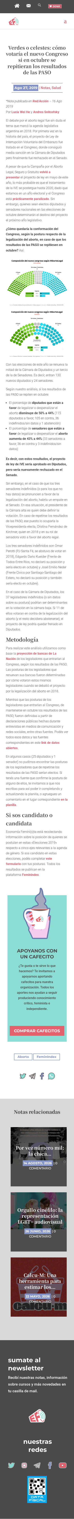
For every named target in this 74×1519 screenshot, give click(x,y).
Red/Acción (41, 101)
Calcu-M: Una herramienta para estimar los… (40, 1280)
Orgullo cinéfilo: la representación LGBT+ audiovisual (40, 1215)
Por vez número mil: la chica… (40, 1150)
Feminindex (30, 875)
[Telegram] (32, 1077)
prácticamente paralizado (31, 199)
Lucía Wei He (20, 112)
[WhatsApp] (51, 1077)
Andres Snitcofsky (46, 112)
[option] (40, 1224)
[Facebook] (42, 1077)
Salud (56, 88)
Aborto (23, 1057)
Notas (45, 88)
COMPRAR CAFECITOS (37, 1030)
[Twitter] (23, 1077)
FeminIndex (46, 1057)
